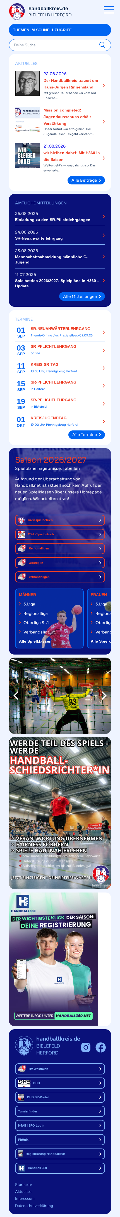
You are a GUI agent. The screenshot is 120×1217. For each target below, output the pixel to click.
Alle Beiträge (84, 180)
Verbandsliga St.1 (40, 632)
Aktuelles (26, 63)
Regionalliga (35, 613)
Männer (27, 594)
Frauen (99, 594)
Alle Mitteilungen (80, 296)
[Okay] (103, 45)
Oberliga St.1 (36, 622)
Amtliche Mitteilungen (41, 203)
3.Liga (29, 604)
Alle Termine (84, 434)
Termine (24, 319)
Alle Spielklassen (35, 641)
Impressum (25, 1198)
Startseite (23, 1184)
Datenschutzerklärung (34, 1205)
